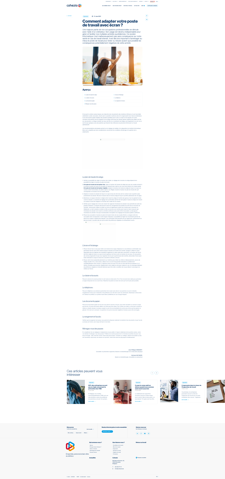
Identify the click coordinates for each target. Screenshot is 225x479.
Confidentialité (83, 476)
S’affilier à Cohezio (152, 5)
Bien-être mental (116, 447)
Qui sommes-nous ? (106, 5)
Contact (146, 1)
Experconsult (78, 432)
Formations (115, 454)
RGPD (78, 476)
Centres (140, 1)
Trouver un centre (141, 457)
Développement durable (95, 450)
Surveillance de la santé (118, 445)
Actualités (136, 5)
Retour (69, 15)
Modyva (85, 432)
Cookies (88, 476)
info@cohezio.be (118, 468)
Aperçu (91, 445)
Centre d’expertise (122, 1)
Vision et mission (93, 448)
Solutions (115, 1)
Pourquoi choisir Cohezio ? (95, 447)
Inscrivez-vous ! (107, 431)
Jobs (142, 5)
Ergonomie (115, 448)
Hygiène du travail (117, 452)
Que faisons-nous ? (117, 5)
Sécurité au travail (117, 450)
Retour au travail (128, 5)
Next (156, 373)
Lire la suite (91, 401)
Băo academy (70, 432)
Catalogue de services (132, 1)
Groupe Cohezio (93, 452)
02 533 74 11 (117, 467)
